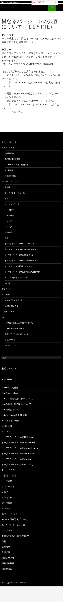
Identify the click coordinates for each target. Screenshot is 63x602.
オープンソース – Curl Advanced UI (20, 249)
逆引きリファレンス (10, 181)
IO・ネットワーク (12, 204)
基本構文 (8, 187)
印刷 (6, 238)
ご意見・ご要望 (8, 311)
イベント (8, 198)
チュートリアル (8, 148)
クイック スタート (9, 142)
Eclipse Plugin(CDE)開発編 (16, 164)
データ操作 (9, 210)
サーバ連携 (9, 215)
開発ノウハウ (10, 340)
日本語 (40, 2)
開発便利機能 (10, 176)
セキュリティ (10, 221)
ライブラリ (6, 294)
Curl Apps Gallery (10, 393)
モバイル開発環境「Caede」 (17, 277)
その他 (7, 283)
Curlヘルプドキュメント (12, 300)
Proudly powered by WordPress (15, 583)
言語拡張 (8, 232)
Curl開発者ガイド (12, 306)
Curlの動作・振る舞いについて (18, 328)
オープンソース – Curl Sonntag (19, 255)
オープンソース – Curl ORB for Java (20, 260)
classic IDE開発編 (12, 159)
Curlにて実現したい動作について (19, 323)
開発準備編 (9, 153)
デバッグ (8, 227)
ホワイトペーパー (9, 289)
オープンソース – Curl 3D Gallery (19, 244)
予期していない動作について (16, 334)
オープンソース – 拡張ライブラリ (18, 266)
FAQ (3, 317)
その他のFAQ (10, 345)
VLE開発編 (9, 170)
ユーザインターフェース (15, 193)
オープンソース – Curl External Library (22, 272)
